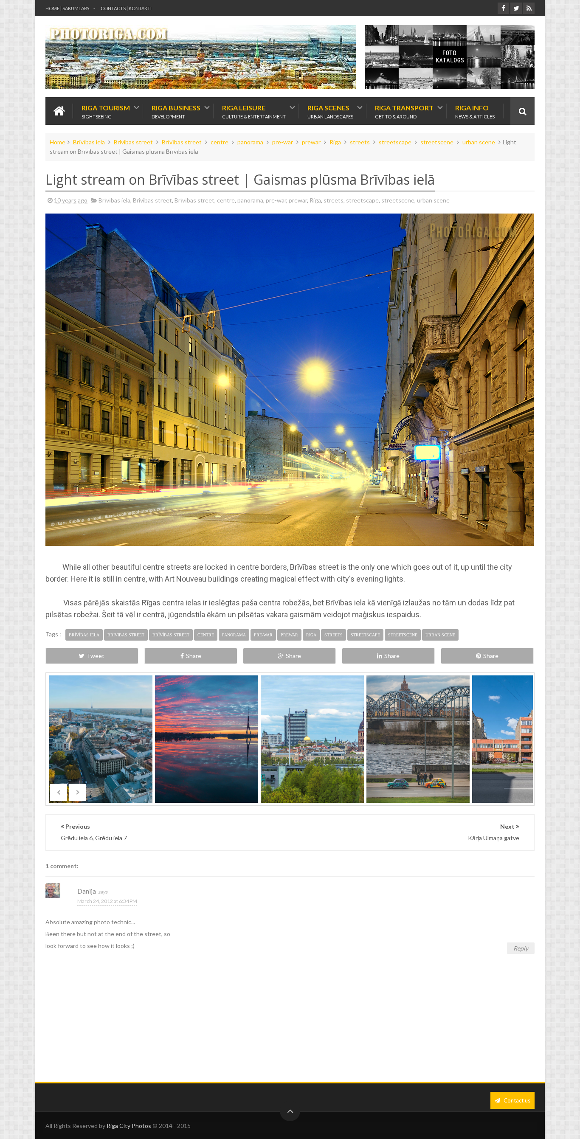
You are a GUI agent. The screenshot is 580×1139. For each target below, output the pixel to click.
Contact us (516, 1100)
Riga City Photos (129, 1125)
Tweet (95, 655)
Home (57, 142)
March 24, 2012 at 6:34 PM (107, 901)
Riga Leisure (254, 111)
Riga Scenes (330, 111)
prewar (311, 142)
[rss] (529, 8)
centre (219, 142)
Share (193, 655)
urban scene (478, 142)
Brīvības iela (89, 142)
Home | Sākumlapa (67, 8)
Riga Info (475, 111)
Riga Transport (404, 111)
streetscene (436, 142)
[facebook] (503, 8)
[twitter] (516, 8)
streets (360, 142)
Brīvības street (182, 142)
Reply (520, 948)
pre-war (282, 142)
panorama (250, 142)
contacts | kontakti (126, 8)
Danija (86, 891)
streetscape (395, 142)
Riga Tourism (106, 111)
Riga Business (176, 111)
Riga (335, 142)
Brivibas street (133, 142)
